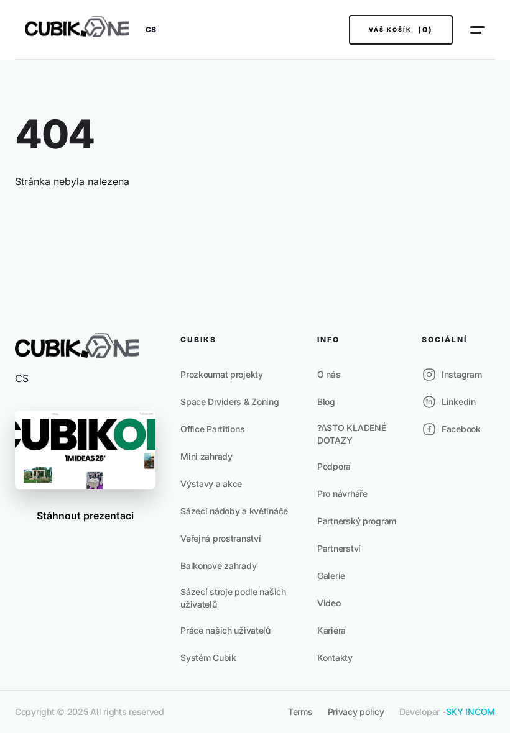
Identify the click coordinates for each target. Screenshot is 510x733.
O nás (329, 374)
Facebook (461, 429)
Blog (326, 401)
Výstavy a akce (211, 483)
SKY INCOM (470, 711)
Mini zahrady (206, 456)
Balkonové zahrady (218, 565)
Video (329, 603)
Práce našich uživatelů (225, 630)
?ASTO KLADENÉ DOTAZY (351, 433)
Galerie (331, 575)
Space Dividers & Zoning (229, 401)
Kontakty (335, 657)
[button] (151, 30)
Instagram (461, 374)
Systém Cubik (208, 657)
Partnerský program (356, 521)
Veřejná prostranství (220, 538)
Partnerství (339, 548)
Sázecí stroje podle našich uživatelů (233, 597)
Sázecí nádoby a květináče (234, 511)
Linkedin (459, 401)
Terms (300, 711)
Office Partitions (212, 429)
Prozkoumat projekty (221, 374)
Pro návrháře (342, 493)
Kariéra (331, 630)
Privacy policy (356, 711)
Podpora (334, 466)
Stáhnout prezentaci (85, 515)
